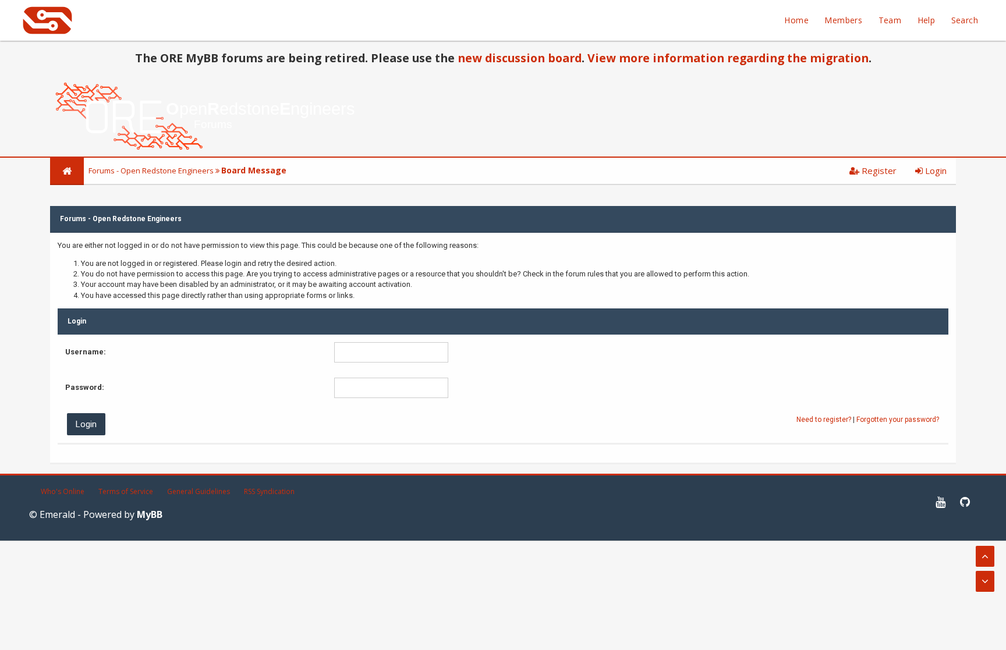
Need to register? (823, 419)
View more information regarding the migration (728, 58)
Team (890, 20)
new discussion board (520, 58)
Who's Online (62, 491)
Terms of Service (125, 491)
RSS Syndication (269, 491)
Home (796, 20)
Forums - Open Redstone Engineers (151, 170)
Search (964, 20)
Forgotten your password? (897, 419)
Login (935, 170)
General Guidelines (198, 491)
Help (927, 20)
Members (843, 20)
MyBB (149, 514)
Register (878, 170)
